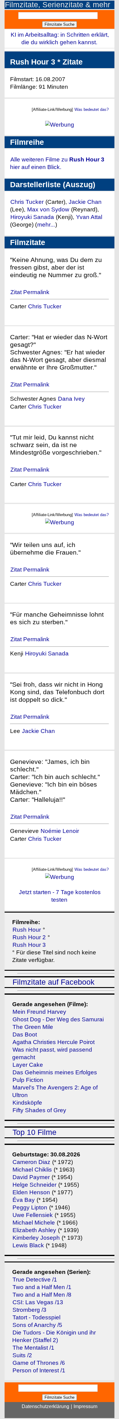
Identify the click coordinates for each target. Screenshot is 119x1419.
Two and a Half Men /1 (42, 1287)
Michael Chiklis (32, 1169)
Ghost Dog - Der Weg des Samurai (58, 1019)
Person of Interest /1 (39, 1370)
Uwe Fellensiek (33, 1215)
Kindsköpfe (27, 1102)
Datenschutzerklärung (45, 1406)
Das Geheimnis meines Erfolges (55, 1072)
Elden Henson (31, 1192)
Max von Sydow (49, 209)
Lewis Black (28, 1245)
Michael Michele (34, 1222)
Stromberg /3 (29, 1310)
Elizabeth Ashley (34, 1230)
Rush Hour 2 (29, 937)
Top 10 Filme (34, 1132)
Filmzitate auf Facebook (54, 982)
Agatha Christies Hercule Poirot (54, 1042)
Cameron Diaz (31, 1162)
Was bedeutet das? (91, 109)
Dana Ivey (71, 399)
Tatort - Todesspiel (36, 1317)
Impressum (85, 1406)
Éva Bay (24, 1200)
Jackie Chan (85, 202)
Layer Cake (28, 1065)
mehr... (46, 224)
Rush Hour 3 (29, 945)
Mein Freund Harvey (39, 1012)
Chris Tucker (27, 202)
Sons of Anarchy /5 (37, 1325)
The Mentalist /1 (33, 1347)
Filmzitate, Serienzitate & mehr (57, 5)
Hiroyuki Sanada (32, 217)
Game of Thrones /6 (39, 1363)
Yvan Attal (89, 217)
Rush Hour (27, 930)
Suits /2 (22, 1355)
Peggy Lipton (30, 1207)
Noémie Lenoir (60, 831)
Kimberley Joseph (36, 1238)
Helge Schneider (34, 1185)
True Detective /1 (35, 1279)
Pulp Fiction (28, 1080)
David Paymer (31, 1177)
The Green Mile (33, 1027)
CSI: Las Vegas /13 (38, 1302)
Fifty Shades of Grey (39, 1110)
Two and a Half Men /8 (42, 1294)
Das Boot (25, 1034)
